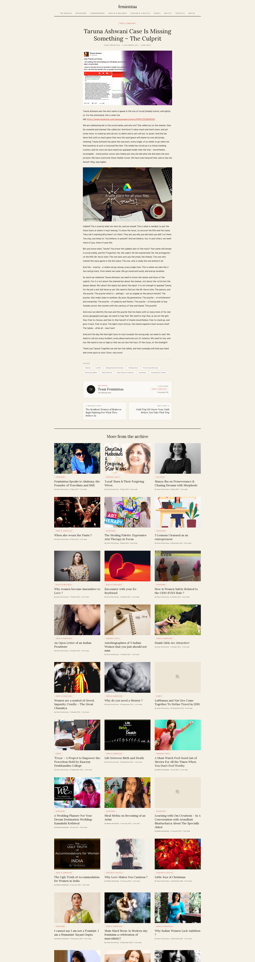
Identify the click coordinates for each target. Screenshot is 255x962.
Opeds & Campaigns (127, 23)
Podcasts (180, 13)
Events (157, 13)
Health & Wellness (118, 13)
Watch (192, 13)
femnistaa (127, 6)
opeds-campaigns (159, 389)
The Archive (66, 13)
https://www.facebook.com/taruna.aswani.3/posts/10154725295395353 (121, 119)
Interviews (81, 13)
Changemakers (97, 13)
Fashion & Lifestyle (140, 13)
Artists (168, 13)
